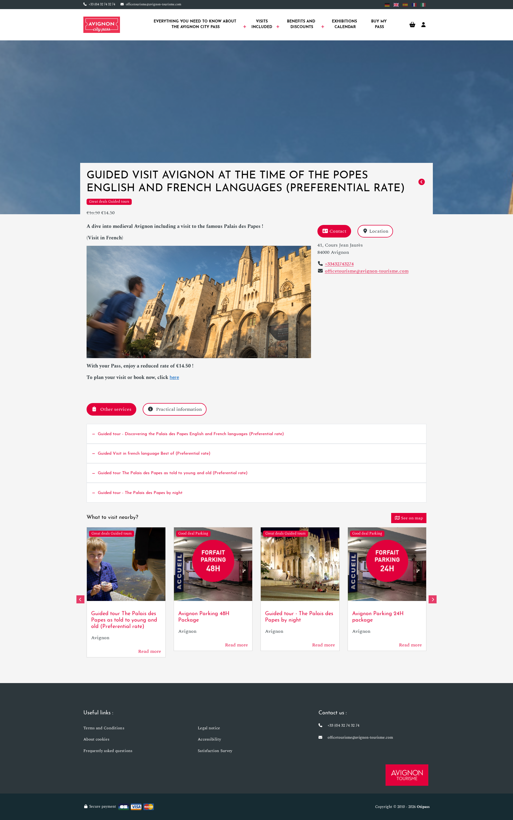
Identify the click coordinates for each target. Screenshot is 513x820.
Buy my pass (379, 24)
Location (378, 231)
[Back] (421, 182)
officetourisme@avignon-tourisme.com (153, 4)
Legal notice (209, 728)
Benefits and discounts (302, 24)
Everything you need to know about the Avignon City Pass (196, 24)
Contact (337, 231)
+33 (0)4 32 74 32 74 (102, 4)
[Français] (414, 4)
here (174, 377)
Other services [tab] (115, 409)
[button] (80, 599)
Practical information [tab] (179, 409)
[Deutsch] (387, 4)
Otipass (423, 807)
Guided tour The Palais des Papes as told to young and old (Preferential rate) (124, 620)
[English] (396, 4)
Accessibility (209, 739)
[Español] (405, 4)
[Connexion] (423, 24)
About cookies (96, 739)
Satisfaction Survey (215, 751)
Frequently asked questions (108, 751)
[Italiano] (423, 4)
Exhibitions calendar (345, 24)
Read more (149, 651)
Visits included (262, 24)
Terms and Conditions (103, 728)
